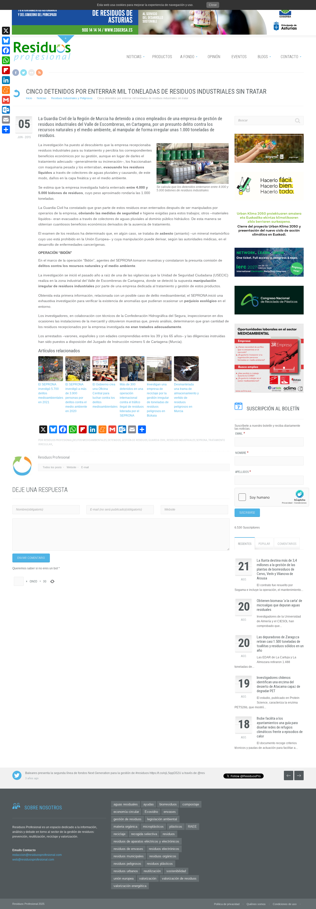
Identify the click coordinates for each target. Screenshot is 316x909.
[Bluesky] (6, 40)
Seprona (201, 440)
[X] (6, 31)
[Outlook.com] (6, 110)
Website (71, 467)
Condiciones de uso (284, 904)
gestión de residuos (134, 440)
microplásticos (153, 826)
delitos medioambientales (90, 440)
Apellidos (243, 472)
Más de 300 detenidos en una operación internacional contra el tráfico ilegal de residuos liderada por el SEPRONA (132, 400)
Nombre (242, 453)
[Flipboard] (6, 70)
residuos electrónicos (164, 849)
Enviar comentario (31, 558)
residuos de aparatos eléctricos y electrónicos (146, 841)
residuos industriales (181, 440)
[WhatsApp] (6, 60)
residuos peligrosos (127, 863)
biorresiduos (168, 804)
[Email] (6, 120)
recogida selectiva (144, 834)
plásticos (175, 826)
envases (170, 812)
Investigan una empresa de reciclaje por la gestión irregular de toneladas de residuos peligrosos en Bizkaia (158, 400)
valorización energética (130, 886)
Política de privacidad (226, 904)
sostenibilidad (176, 871)
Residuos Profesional (58, 440)
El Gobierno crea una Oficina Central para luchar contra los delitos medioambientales (105, 395)
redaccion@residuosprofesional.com (37, 855)
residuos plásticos (160, 863)
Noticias (41, 98)
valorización (147, 878)
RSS (39, 72)
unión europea (124, 878)
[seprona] (193, 182)
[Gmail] (6, 100)
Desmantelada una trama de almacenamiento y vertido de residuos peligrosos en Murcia (186, 398)
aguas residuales (126, 804)
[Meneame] (6, 90)
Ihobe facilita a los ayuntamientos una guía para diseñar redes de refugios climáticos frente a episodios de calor (280, 727)
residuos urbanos (126, 871)
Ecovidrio (151, 812)
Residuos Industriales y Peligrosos (72, 98)
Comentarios (286, 544)
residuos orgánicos (162, 856)
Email (240, 433)
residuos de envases (128, 849)
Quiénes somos (256, 904)
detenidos (114, 440)
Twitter (23, 72)
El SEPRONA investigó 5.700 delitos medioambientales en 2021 (50, 393)
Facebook (15, 72)
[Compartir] (6, 129)
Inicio (29, 98)
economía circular (126, 812)
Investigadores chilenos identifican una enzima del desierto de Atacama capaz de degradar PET (278, 684)
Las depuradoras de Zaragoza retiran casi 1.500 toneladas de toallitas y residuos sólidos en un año (280, 644)
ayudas (148, 804)
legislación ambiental (162, 819)
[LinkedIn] (6, 80)
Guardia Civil (157, 440)
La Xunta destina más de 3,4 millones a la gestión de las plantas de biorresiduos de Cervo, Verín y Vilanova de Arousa (277, 569)
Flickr (31, 72)
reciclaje (119, 834)
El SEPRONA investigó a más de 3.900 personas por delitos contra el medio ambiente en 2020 (76, 398)
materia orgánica (125, 826)
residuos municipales (129, 856)
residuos (169, 834)
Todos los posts (52, 467)
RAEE (192, 826)
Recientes (244, 544)
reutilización (152, 871)
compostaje (190, 804)
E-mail (85, 467)
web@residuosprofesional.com (33, 859)
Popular (264, 544)
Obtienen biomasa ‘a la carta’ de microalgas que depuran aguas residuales (279, 605)
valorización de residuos (179, 878)
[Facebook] (6, 50)
